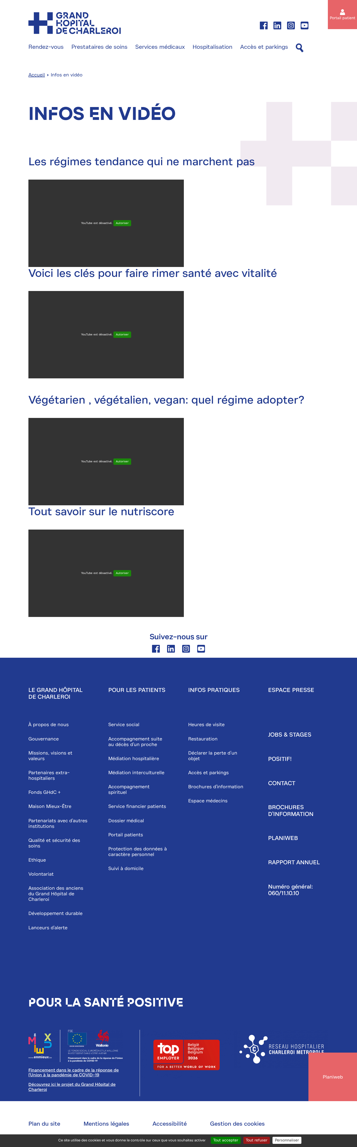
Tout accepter (225, 1140)
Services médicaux (160, 47)
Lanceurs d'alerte (48, 928)
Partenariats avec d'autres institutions (57, 823)
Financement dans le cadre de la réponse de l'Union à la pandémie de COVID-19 (73, 1072)
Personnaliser (287, 1140)
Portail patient (342, 18)
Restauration (203, 739)
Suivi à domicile (126, 868)
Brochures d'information (215, 787)
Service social (123, 725)
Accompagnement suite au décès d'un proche (135, 742)
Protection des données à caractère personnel (137, 851)
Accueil (36, 75)
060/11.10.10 (283, 893)
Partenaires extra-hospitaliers (49, 775)
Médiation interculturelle (136, 773)
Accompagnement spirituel (129, 789)
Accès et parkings (264, 47)
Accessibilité (170, 1123)
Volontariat (41, 874)
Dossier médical (126, 821)
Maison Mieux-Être (49, 806)
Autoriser (122, 223)
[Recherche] (300, 48)
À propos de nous (48, 725)
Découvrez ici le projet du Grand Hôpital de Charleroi (72, 1087)
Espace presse (291, 690)
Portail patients (125, 835)
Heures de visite (206, 725)
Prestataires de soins (99, 47)
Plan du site (44, 1123)
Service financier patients (137, 806)
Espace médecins (208, 801)
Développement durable (55, 913)
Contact (281, 783)
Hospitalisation (212, 47)
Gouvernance (43, 739)
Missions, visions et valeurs (50, 756)
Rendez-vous (46, 47)
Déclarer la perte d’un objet (212, 756)
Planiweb (283, 838)
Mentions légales (106, 1123)
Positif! (280, 759)
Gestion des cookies (237, 1123)
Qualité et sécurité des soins (54, 843)
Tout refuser (256, 1140)
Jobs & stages (289, 734)
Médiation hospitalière (133, 759)
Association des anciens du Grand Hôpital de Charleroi (55, 893)
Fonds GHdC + (44, 792)
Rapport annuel (294, 862)
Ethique (37, 860)
